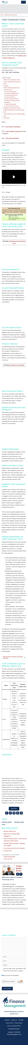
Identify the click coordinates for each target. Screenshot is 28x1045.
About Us (7, 1020)
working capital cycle (9, 58)
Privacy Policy (18, 1023)
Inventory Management (11, 91)
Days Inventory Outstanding (12, 126)
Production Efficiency (10, 97)
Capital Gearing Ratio (9, 856)
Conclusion (6, 118)
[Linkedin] (10, 813)
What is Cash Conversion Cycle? (12, 79)
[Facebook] (6, 813)
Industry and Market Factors (12, 106)
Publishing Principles (14, 1029)
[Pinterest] (14, 813)
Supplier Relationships (11, 104)
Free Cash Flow (8, 859)
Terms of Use (9, 1023)
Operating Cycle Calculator (17, 365)
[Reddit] (17, 813)
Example (6, 85)
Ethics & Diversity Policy (14, 1026)
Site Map (21, 1020)
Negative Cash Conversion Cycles (12, 108)
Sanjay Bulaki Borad (19, 868)
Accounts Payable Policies (12, 95)
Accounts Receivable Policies (12, 93)
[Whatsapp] (21, 813)
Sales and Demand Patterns (12, 98)
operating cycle (22, 55)
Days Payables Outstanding (13, 131)
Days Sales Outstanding (12, 138)
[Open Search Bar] (22, 2)
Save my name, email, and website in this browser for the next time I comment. (14, 970)
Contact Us (14, 1020)
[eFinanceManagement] (5, 2)
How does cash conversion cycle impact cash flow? (13, 657)
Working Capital (7, 822)
